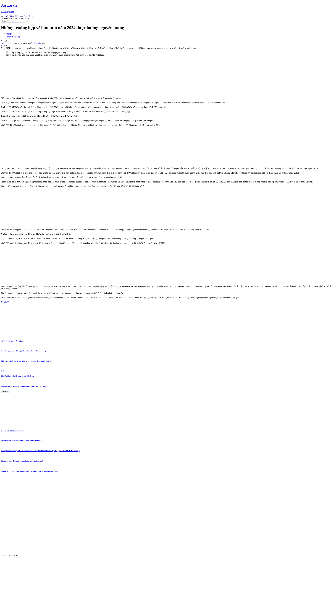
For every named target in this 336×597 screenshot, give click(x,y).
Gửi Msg (5, 391)
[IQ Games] (2, 16)
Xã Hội (9, 34)
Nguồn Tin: (6, 302)
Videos (17, 16)
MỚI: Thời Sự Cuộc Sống (12, 341)
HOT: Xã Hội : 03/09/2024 (12, 431)
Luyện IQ (7, 16)
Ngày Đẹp (28, 16)
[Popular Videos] (13, 16)
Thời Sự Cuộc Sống (13, 37)
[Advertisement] (80, 76)
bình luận (37, 43)
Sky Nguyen (6, 43)
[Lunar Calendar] (22, 16)
